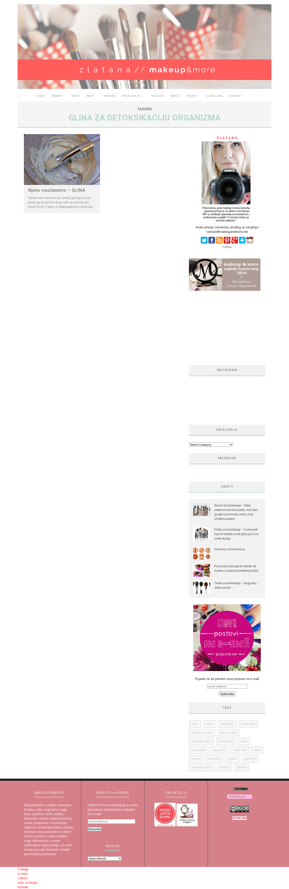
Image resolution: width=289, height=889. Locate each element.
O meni (23, 874)
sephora (250, 758)
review (232, 758)
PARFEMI (109, 95)
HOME (41, 95)
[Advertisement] (224, 328)
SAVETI (175, 95)
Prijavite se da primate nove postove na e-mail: (227, 679)
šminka (241, 767)
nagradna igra (201, 741)
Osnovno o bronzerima (229, 549)
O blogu (23, 869)
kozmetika (248, 724)
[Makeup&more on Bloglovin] (239, 799)
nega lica (219, 750)
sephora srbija (202, 767)
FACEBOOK (227, 458)
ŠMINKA (56, 95)
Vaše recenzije (27, 883)
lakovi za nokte (202, 732)
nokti (256, 750)
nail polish (226, 741)
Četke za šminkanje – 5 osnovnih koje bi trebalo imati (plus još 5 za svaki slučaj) (236, 534)
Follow (227, 247)
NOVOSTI (157, 95)
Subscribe (94, 829)
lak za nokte (228, 732)
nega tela (239, 750)
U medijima (214, 95)
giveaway (227, 724)
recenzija (214, 758)
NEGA (90, 95)
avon (195, 724)
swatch (224, 767)
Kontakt (235, 95)
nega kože (199, 750)
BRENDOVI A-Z (132, 95)
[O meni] (227, 223)
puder (196, 758)
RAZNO (192, 95)
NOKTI (76, 95)
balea (210, 724)
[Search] (265, 96)
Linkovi (22, 878)
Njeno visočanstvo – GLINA (56, 190)
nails (244, 741)
